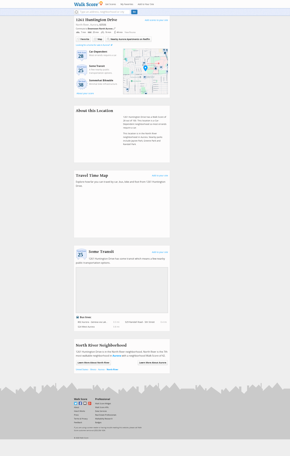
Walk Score (80, 399)
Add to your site (160, 175)
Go (134, 12)
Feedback (78, 422)
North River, (83, 24)
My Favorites (127, 4)
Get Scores (110, 4)
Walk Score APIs (102, 407)
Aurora (94, 24)
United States (82, 369)
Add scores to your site (156, 20)
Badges (98, 422)
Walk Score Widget (103, 404)
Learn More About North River (93, 362)
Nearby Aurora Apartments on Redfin (130, 39)
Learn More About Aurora (152, 362)
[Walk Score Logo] (88, 3)
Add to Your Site (146, 4)
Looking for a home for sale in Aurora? (93, 45)
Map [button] (100, 39)
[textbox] (104, 12)
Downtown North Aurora (100, 29)
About (76, 407)
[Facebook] (80, 403)
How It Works (79, 411)
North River (112, 369)
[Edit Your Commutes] (114, 28)
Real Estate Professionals (105, 415)
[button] (76, 12)
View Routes (130, 32)
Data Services (101, 411)
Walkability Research (104, 419)
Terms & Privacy (81, 419)
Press (76, 415)
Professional (102, 399)
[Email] (85, 403)
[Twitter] (75, 403)
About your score (85, 93)
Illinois (93, 369)
